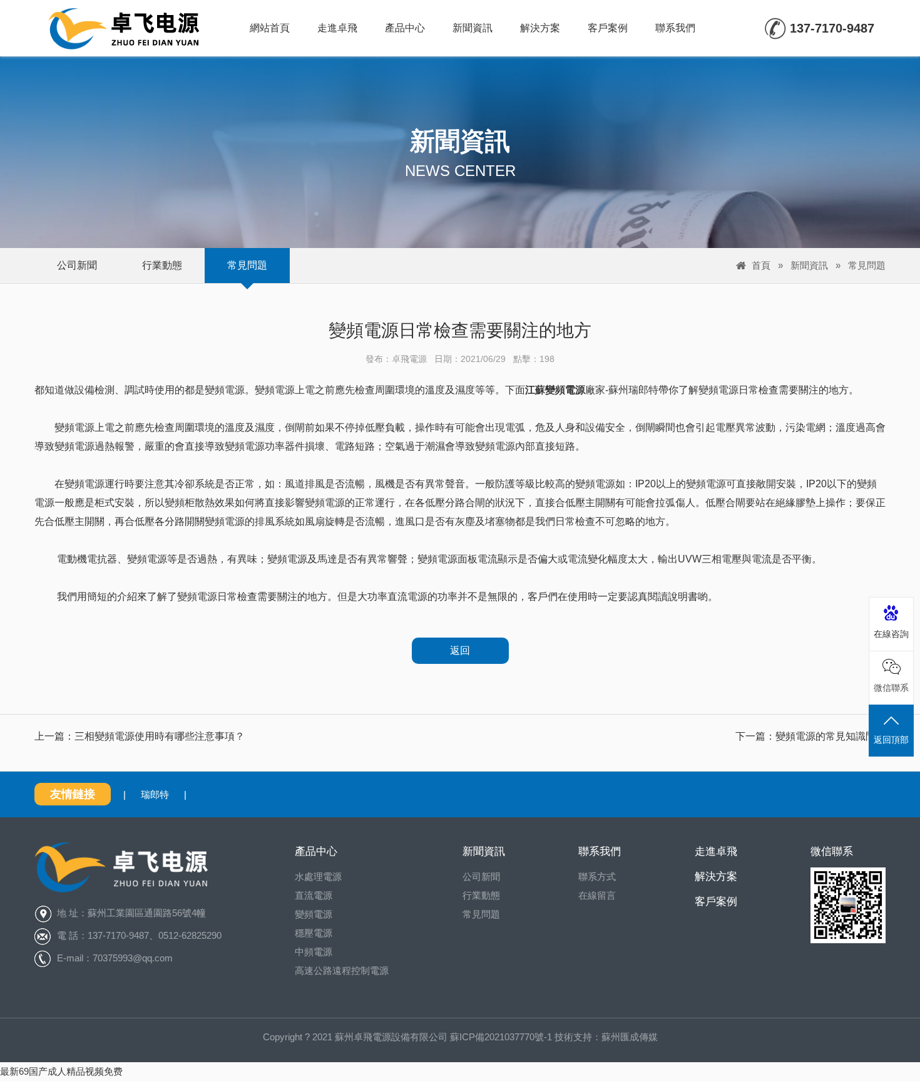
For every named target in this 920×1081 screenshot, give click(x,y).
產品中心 (405, 28)
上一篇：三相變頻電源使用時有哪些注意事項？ (139, 736)
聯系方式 (597, 876)
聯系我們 (675, 28)
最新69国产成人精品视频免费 (61, 1071)
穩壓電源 (313, 933)
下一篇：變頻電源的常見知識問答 (810, 736)
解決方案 (540, 28)
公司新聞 (77, 265)
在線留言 (597, 895)
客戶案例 (608, 28)
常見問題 (247, 265)
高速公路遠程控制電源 (342, 970)
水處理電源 (318, 876)
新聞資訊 (472, 28)
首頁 (761, 265)
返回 (460, 650)
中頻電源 (313, 951)
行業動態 (162, 265)
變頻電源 (313, 914)
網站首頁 (270, 28)
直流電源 (313, 895)
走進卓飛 (337, 28)
